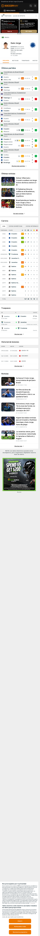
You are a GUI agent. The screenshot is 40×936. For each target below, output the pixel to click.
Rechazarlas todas (20, 926)
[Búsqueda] (31, 6)
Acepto (20, 921)
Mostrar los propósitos (20, 932)
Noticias (15, 61)
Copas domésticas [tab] (15, 227)
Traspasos (25, 61)
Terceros (32, 903)
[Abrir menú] (35, 6)
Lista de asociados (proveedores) (12, 917)
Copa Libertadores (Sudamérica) (15, 93)
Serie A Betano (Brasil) (11, 83)
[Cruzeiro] (33, 49)
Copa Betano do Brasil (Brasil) (14, 73)
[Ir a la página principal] (11, 5)
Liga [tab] (3, 227)
